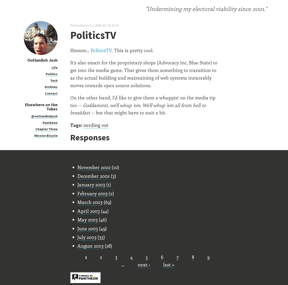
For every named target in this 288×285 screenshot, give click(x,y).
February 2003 (92, 193)
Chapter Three (46, 129)
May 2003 (87, 219)
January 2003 (91, 184)
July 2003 (86, 237)
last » (168, 264)
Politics (52, 74)
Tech (54, 80)
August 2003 (90, 246)
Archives (51, 87)
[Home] (41, 54)
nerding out (95, 125)
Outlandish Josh (42, 60)
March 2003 (89, 202)
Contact (51, 93)
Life (55, 67)
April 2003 (88, 211)
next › (144, 264)
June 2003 (87, 228)
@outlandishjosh (44, 116)
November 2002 (93, 167)
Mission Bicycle (46, 135)
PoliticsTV (101, 50)
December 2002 (93, 176)
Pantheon (50, 123)
